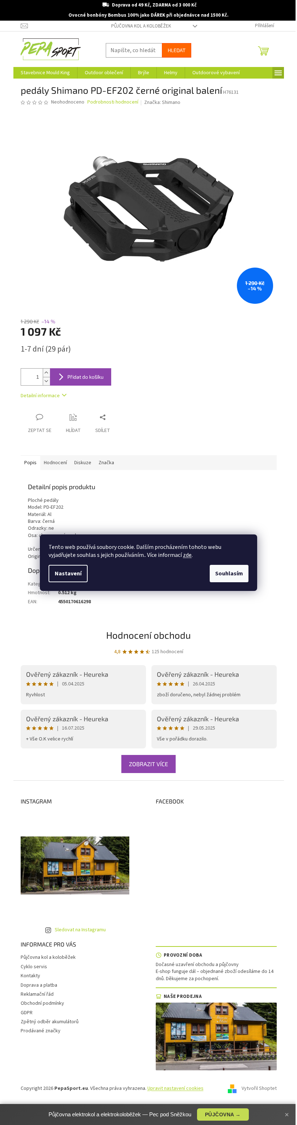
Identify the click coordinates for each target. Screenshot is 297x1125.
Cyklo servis (34, 966)
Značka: (162, 102)
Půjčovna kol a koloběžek (141, 26)
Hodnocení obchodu (148, 635)
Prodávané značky (40, 1030)
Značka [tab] (106, 462)
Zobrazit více (148, 763)
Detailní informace (40, 395)
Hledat (176, 50)
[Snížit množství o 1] (46, 381)
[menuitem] (45, 73)
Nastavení (68, 574)
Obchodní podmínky (42, 1003)
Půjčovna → (223, 1114)
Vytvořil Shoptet (259, 1088)
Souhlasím (229, 574)
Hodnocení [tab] (55, 462)
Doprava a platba (39, 985)
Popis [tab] (30, 462)
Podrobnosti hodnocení (112, 102)
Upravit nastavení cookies (175, 1088)
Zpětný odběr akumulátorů (50, 1021)
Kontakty (30, 975)
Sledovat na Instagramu (80, 929)
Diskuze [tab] (82, 462)
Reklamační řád (37, 994)
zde (187, 555)
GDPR (27, 1012)
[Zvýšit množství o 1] (46, 373)
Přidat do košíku (85, 377)
